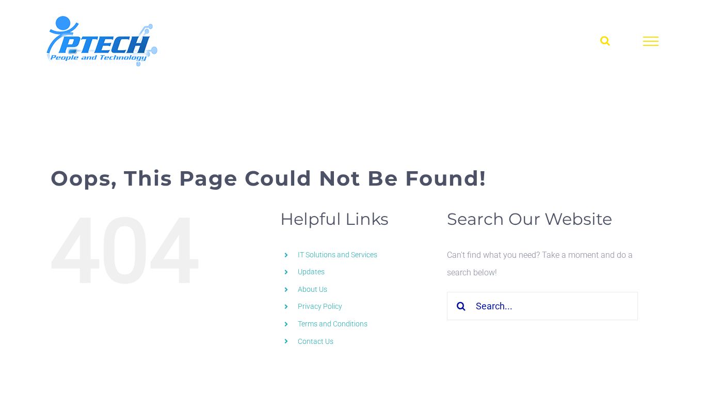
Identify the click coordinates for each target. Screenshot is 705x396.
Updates (311, 272)
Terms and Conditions (332, 324)
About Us (312, 289)
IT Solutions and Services (337, 255)
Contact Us (315, 341)
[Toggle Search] (605, 41)
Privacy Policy (320, 306)
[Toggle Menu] (651, 41)
